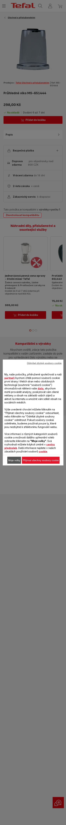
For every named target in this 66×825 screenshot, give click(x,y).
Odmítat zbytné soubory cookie (44, 363)
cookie (43, 451)
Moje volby (14, 460)
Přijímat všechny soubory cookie (41, 460)
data (40, 388)
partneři (9, 377)
